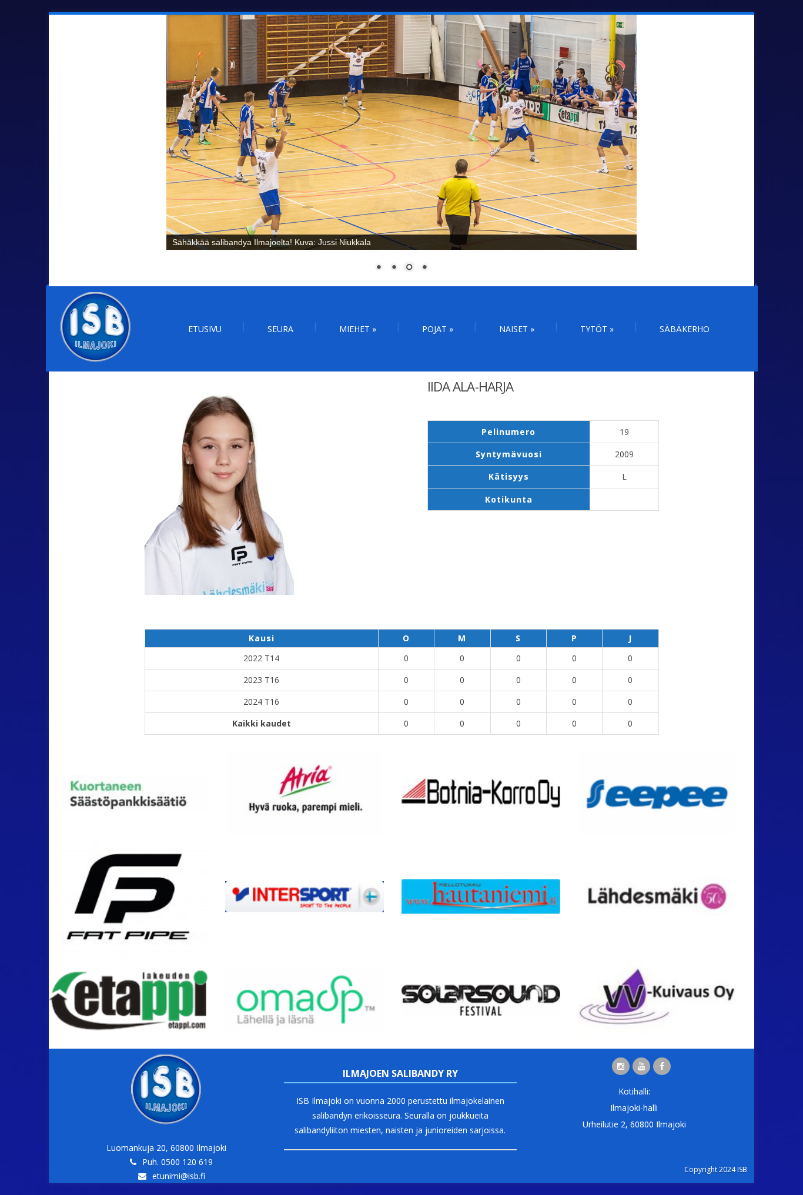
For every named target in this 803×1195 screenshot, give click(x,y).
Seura (280, 328)
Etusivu (205, 328)
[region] (401, 150)
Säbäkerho (685, 328)
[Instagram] (621, 1066)
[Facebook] (662, 1066)
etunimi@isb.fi (178, 1175)
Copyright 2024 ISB (715, 1169)
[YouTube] (641, 1066)
